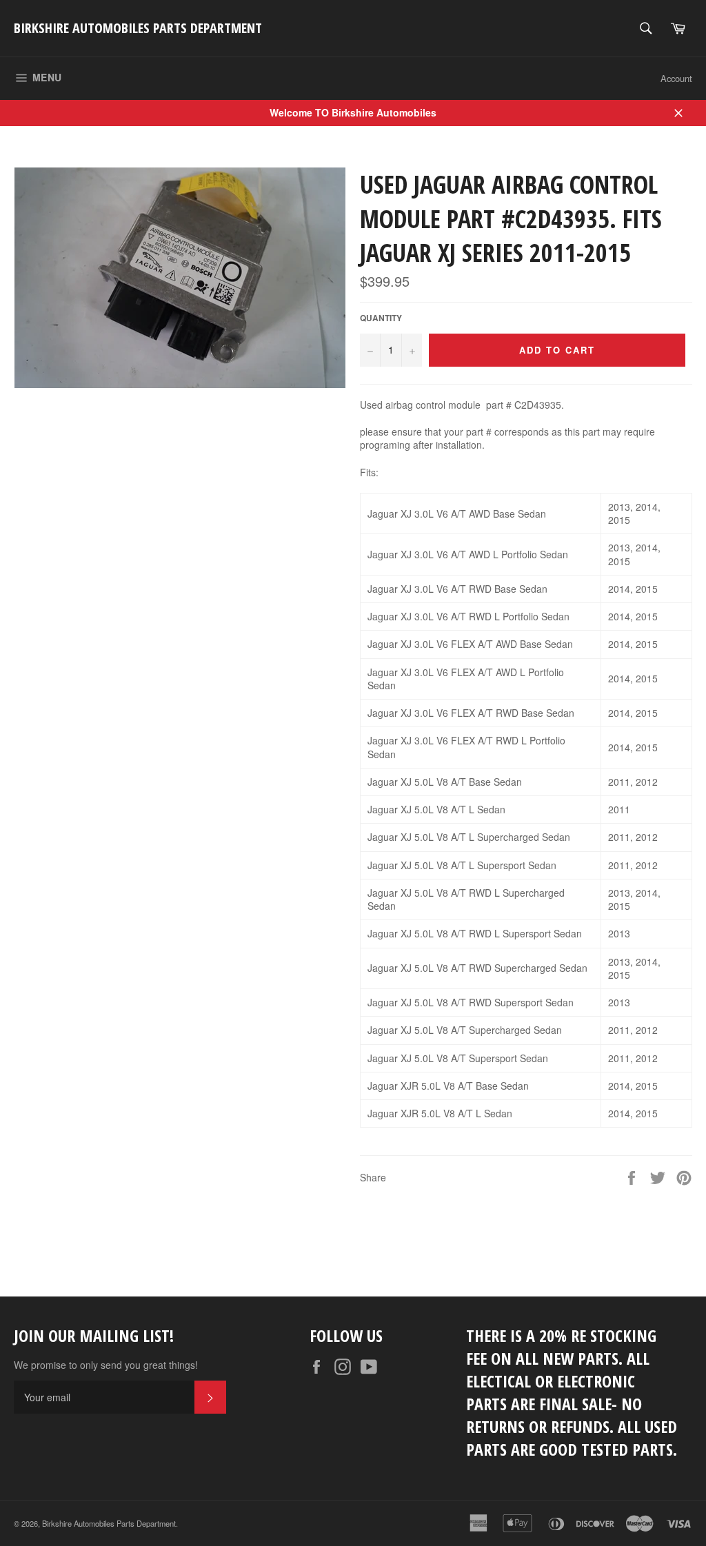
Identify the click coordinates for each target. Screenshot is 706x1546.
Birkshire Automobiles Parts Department (138, 28)
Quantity (381, 318)
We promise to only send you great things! (106, 1365)
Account (676, 78)
